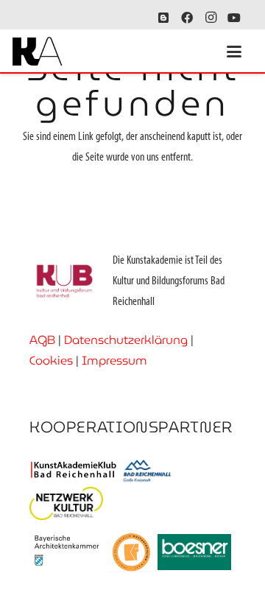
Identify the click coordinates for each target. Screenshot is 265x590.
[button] (234, 51)
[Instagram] (210, 17)
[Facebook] (187, 17)
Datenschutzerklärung (126, 340)
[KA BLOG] (163, 17)
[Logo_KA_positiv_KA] (37, 51)
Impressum (114, 360)
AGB (42, 340)
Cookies (51, 360)
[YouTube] (234, 17)
